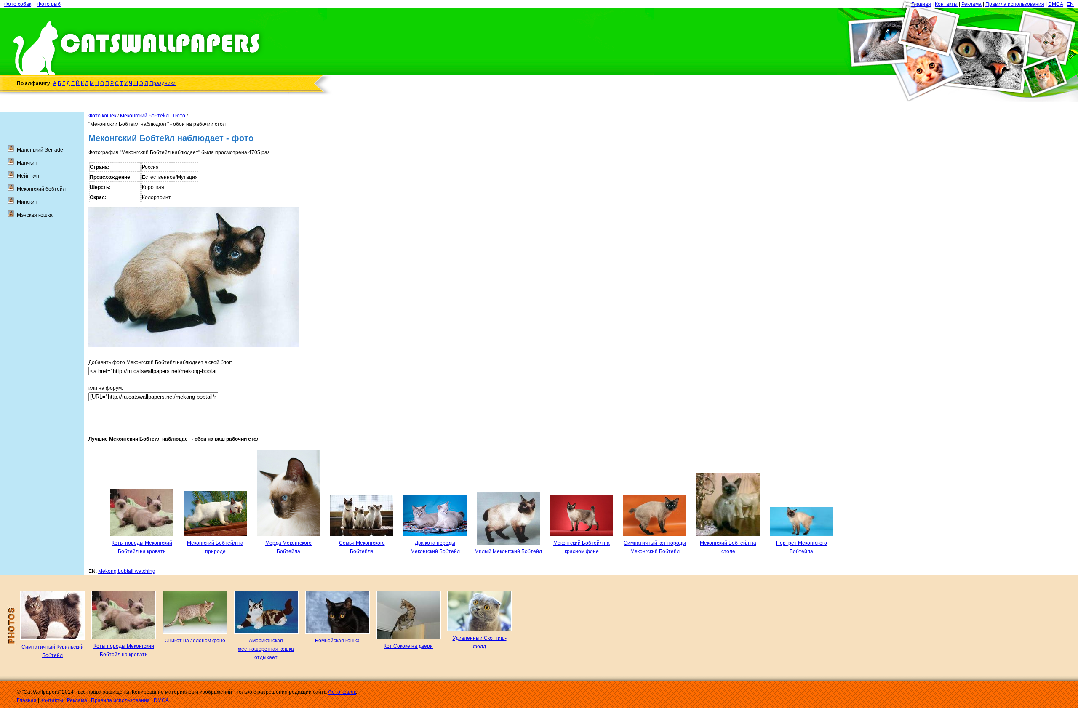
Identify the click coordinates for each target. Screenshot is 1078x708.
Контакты (946, 4)
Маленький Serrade (40, 150)
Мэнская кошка (35, 215)
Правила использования (1014, 4)
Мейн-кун (28, 176)
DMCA (1055, 4)
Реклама (971, 4)
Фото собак (17, 4)
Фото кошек (102, 116)
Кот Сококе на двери (408, 646)
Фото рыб (49, 4)
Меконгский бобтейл (41, 189)
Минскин (27, 202)
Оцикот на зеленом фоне (195, 641)
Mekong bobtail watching (126, 571)
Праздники (162, 83)
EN (1070, 4)
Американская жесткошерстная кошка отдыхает (266, 649)
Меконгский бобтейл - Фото (152, 116)
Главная (921, 4)
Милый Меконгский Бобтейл (508, 551)
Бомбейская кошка (337, 641)
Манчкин (27, 163)
